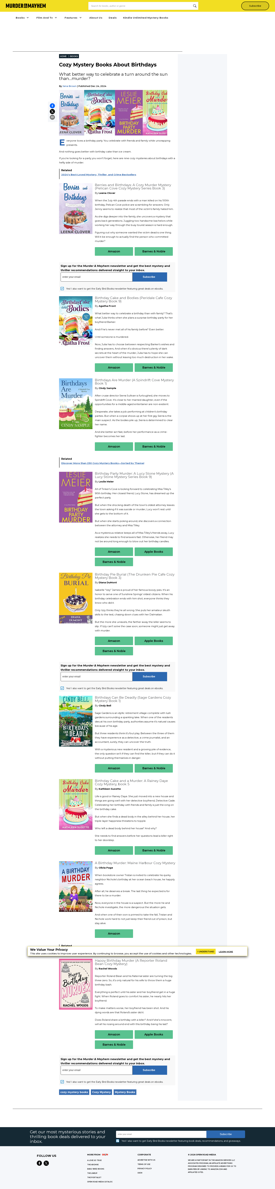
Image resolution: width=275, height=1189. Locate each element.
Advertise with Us (146, 1160)
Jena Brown (70, 86)
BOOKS (74, 56)
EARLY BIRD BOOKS (95, 1169)
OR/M (140, 1173)
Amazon (114, 251)
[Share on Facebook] (52, 105)
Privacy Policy (145, 1169)
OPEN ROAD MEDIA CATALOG (100, 1182)
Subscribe (255, 5)
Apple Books (153, 551)
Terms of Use (144, 1164)
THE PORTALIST (94, 1177)
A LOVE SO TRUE (94, 1160)
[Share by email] (52, 117)
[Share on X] (52, 111)
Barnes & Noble (153, 251)
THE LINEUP (92, 1173)
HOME (63, 56)
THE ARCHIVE (93, 1165)
